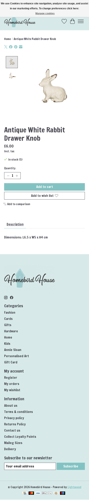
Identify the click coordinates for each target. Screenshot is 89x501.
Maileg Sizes (13, 442)
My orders (11, 383)
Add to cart (44, 186)
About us (10, 405)
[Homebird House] (19, 21)
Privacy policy (14, 418)
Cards (8, 318)
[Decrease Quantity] (8, 175)
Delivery (10, 449)
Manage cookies (45, 13)
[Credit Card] (24, 493)
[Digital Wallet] (47, 493)
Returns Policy (15, 424)
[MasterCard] (31, 493)
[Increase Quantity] (16, 175)
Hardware (11, 331)
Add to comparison (18, 204)
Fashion (9, 312)
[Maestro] (62, 493)
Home (7, 39)
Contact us (12, 430)
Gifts (7, 325)
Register (10, 377)
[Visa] (38, 493)
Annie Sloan (12, 349)
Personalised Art (16, 356)
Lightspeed (74, 487)
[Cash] (56, 493)
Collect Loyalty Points (20, 436)
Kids (7, 343)
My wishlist (12, 390)
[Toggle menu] (81, 21)
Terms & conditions (18, 411)
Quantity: (10, 168)
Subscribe (70, 466)
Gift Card (10, 362)
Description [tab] (15, 224)
